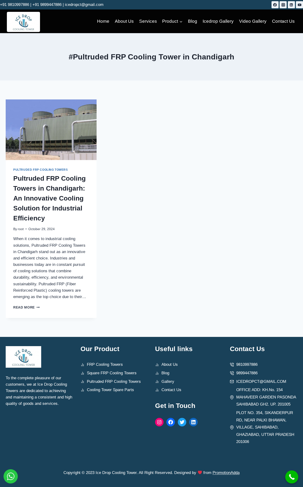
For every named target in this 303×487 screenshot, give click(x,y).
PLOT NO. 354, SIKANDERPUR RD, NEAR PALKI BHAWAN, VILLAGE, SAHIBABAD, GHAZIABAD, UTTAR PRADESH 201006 (265, 427)
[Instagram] (283, 4)
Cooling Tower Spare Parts (110, 390)
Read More (26, 307)
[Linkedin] (291, 4)
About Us (124, 21)
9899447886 (247, 373)
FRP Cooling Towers (105, 364)
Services (148, 21)
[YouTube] (299, 4)
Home (103, 21)
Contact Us (283, 21)
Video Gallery (253, 21)
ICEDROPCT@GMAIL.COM (261, 381)
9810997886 (247, 364)
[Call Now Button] (291, 476)
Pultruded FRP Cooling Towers (40, 169)
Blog (192, 21)
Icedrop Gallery (218, 21)
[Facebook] (275, 4)
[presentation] (51, 129)
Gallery (167, 381)
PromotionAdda (226, 472)
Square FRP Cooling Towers (112, 373)
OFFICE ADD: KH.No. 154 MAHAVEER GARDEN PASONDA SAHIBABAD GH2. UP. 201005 (266, 397)
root (21, 229)
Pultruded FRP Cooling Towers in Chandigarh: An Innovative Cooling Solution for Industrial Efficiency (49, 198)
